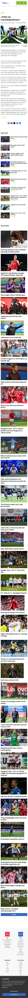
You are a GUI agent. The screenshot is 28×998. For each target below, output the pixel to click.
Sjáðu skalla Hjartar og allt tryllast (12, 549)
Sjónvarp (7, 970)
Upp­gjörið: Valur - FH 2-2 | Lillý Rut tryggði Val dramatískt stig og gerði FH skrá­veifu (14, 773)
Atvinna (20, 965)
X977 (21, 973)
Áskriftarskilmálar (20, 946)
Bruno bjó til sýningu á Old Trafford (12, 612)
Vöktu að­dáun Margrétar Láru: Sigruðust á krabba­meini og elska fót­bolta (18, 163)
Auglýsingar (20, 941)
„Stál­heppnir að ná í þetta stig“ (18, 204)
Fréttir (7, 962)
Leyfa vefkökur (14, 994)
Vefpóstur (20, 951)
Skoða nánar (5, 987)
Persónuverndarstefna (7, 942)
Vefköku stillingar (14, 991)
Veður (21, 968)
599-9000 (8, 947)
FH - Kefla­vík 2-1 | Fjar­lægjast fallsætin (14, 593)
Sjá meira (14, 914)
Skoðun (7, 968)
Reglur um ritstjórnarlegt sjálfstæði (7, 941)
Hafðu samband (21, 943)
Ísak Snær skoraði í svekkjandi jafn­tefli (14, 796)
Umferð (20, 949)
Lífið (7, 967)
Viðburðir (20, 967)
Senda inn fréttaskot (20, 954)
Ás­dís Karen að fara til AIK (9, 680)
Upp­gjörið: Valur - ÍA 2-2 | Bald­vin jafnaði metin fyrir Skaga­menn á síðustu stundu (18, 197)
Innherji (20, 962)
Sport (7, 965)
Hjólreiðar (4, 117)
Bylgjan (20, 970)
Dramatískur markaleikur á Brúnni (12, 839)
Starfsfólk (20, 948)
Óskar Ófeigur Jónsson (6, 22)
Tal (20, 975)
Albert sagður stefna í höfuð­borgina (13, 295)
